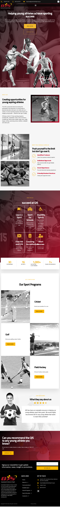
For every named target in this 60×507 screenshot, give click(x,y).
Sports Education (26, 493)
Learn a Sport (19, 216)
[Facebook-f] (58, 1)
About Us (24, 482)
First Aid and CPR (19, 243)
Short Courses (40, 243)
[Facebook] (38, 491)
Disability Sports (41, 216)
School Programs (26, 490)
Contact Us (24, 496)
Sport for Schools (30, 217)
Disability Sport (25, 487)
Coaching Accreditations (32, 243)
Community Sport (26, 485)
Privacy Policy (33, 503)
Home (23, 479)
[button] (35, 5)
